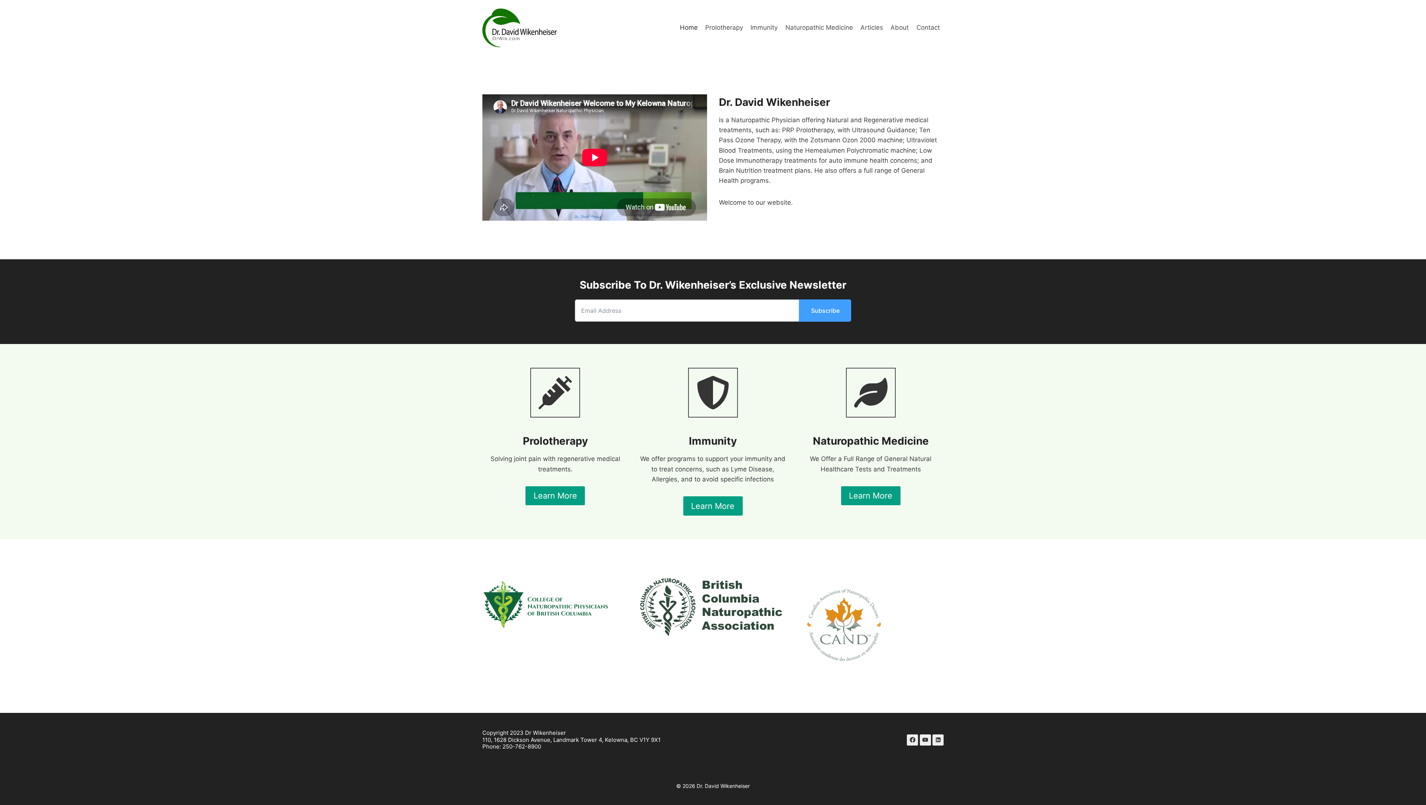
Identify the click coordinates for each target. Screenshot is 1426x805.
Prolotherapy (724, 27)
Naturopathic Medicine (819, 27)
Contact (928, 27)
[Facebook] (912, 740)
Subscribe (825, 310)
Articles (871, 27)
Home (689, 27)
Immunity (764, 27)
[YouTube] (925, 740)
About (900, 27)
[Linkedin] (938, 740)
